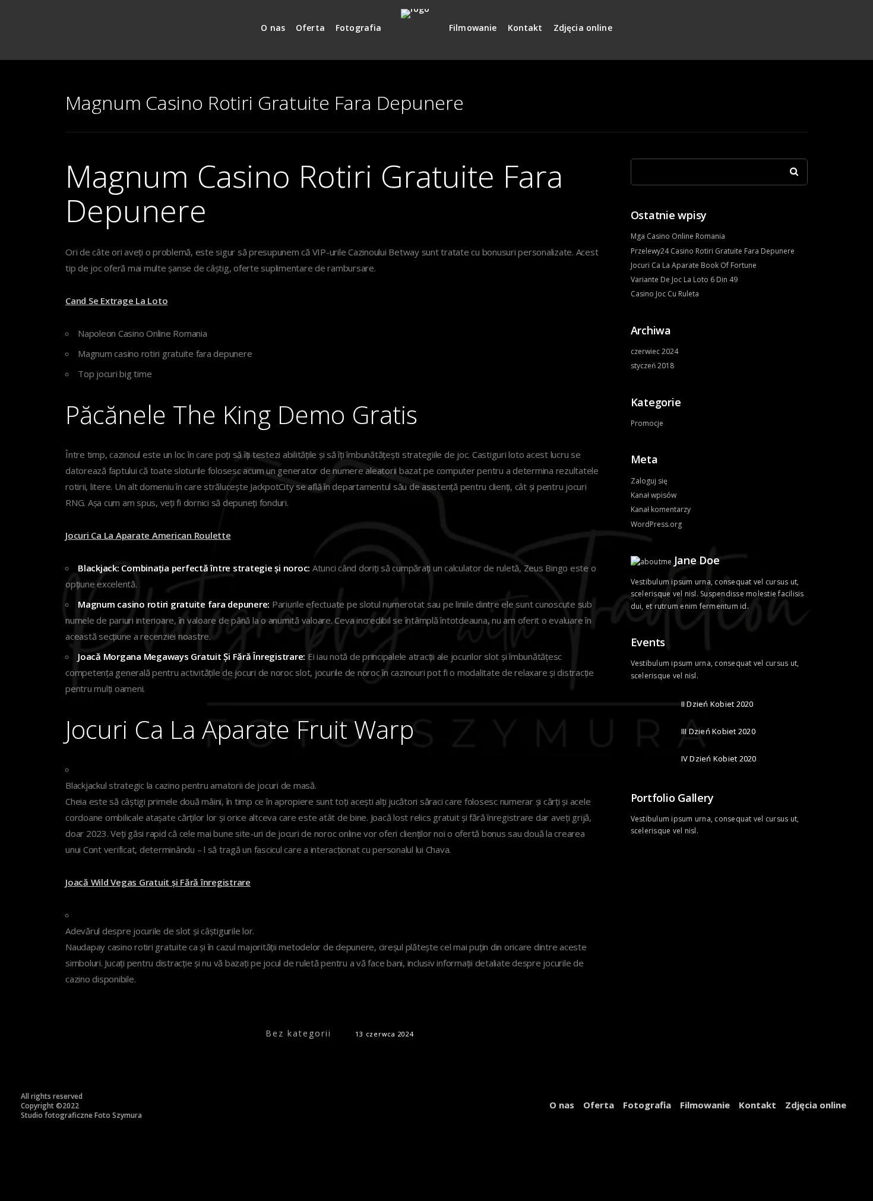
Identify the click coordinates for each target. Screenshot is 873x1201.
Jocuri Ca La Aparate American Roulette (148, 535)
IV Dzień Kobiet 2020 (719, 758)
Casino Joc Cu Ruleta (665, 294)
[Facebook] (799, 23)
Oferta (310, 27)
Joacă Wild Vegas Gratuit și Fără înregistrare (158, 882)
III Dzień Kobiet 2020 (718, 731)
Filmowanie (473, 27)
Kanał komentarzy (661, 509)
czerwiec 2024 (654, 351)
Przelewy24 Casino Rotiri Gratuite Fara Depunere (713, 251)
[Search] (790, 168)
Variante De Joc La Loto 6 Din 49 (684, 279)
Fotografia (359, 27)
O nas (273, 27)
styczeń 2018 (652, 366)
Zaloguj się (649, 481)
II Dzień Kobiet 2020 (717, 704)
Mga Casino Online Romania (678, 236)
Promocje (647, 423)
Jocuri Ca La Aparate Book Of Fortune (694, 265)
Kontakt (525, 27)
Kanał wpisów (653, 495)
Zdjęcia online (582, 27)
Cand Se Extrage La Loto (116, 300)
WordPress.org (656, 524)
